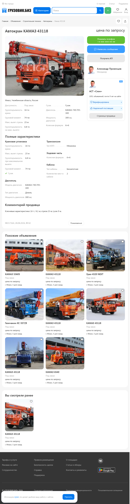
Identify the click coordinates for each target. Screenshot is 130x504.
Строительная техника (32, 21)
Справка (38, 470)
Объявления (16, 21)
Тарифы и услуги (9, 459)
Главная (5, 21)
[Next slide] (80, 66)
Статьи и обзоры (73, 464)
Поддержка (123, 4)
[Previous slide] (9, 66)
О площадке (71, 459)
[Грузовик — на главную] (16, 10)
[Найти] (100, 10)
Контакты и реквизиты (76, 470)
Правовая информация (43, 490)
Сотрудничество (9, 470)
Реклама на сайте (10, 464)
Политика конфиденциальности (79, 490)
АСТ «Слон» (95, 91)
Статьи (112, 4)
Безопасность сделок (43, 464)
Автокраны (47, 21)
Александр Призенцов (109, 68)
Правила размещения (44, 459)
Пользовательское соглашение (110, 490)
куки (16, 496)
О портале (101, 4)
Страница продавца (106, 115)
